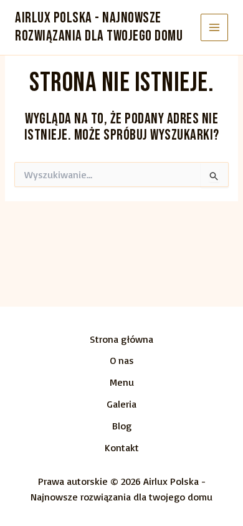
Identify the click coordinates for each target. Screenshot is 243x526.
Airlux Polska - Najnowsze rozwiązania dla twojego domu (99, 27)
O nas (122, 360)
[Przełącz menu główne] (215, 28)
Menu (122, 382)
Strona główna (121, 339)
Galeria (121, 404)
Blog (121, 425)
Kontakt (122, 447)
